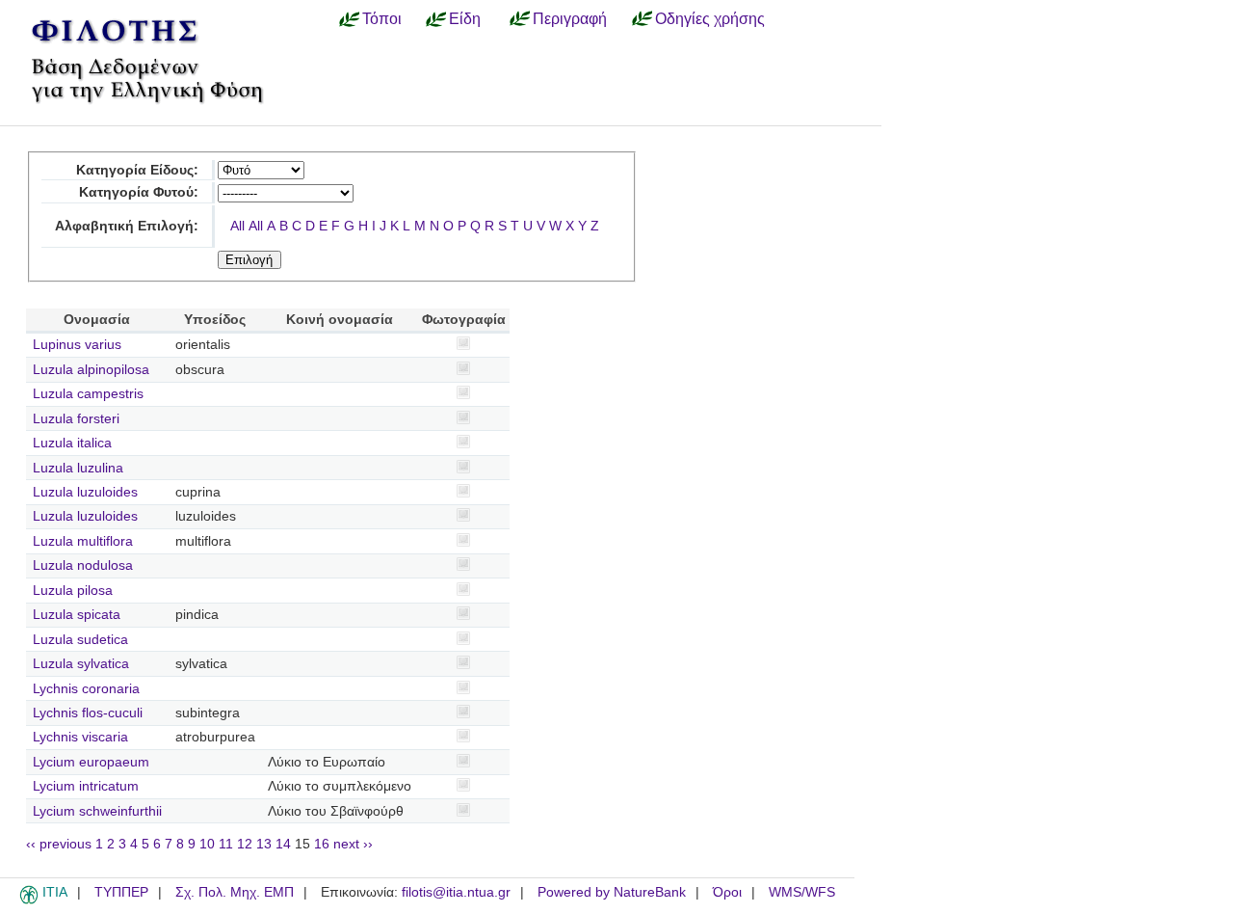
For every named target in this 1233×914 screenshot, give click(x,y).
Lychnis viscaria (80, 737)
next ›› (353, 844)
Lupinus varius (77, 344)
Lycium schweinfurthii (97, 811)
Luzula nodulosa (83, 565)
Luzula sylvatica (81, 664)
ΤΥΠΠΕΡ (121, 892)
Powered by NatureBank (612, 892)
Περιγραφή (570, 18)
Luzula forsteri (76, 419)
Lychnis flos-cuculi (88, 713)
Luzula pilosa (73, 590)
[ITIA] (29, 900)
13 (264, 844)
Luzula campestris (88, 394)
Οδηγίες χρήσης (710, 18)
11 (226, 844)
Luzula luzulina (78, 468)
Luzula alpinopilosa (91, 370)
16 (321, 844)
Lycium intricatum (86, 786)
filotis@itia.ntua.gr (456, 892)
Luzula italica (72, 443)
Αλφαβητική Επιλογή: (126, 226)
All (237, 226)
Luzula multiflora (83, 541)
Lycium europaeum (91, 762)
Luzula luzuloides (85, 492)
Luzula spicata (76, 614)
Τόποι (382, 18)
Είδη (465, 18)
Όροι (727, 892)
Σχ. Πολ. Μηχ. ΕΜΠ (234, 892)
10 (207, 844)
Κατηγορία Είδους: (137, 170)
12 (244, 844)
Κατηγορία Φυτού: (138, 192)
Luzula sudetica (80, 639)
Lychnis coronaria (86, 689)
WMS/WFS (802, 892)
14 (283, 844)
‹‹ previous (59, 844)
